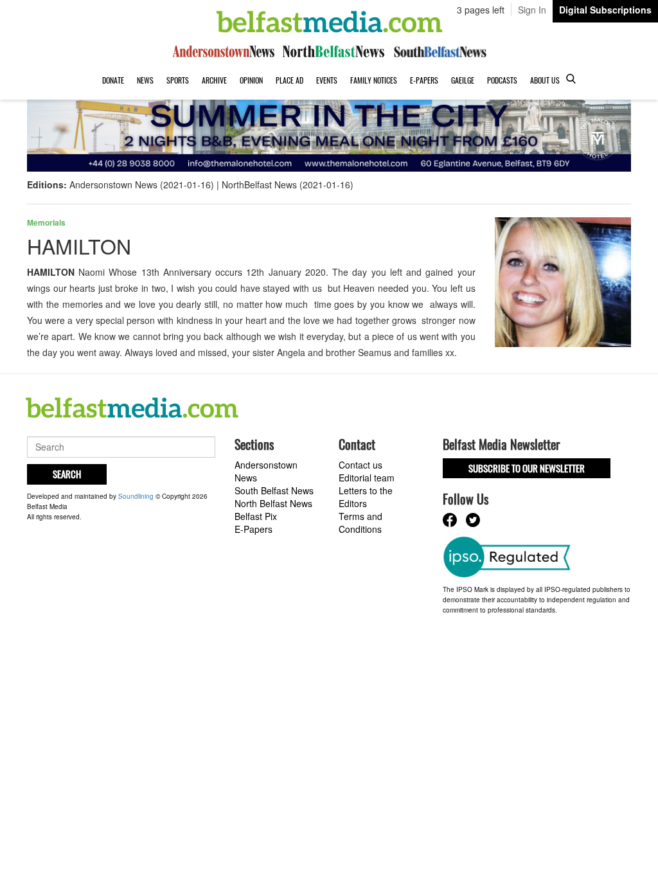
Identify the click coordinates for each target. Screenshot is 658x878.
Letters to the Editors (366, 497)
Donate (113, 80)
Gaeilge (462, 80)
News (145, 80)
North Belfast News (273, 503)
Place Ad (289, 80)
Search (67, 474)
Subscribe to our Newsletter (526, 468)
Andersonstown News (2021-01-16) (141, 184)
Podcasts (502, 80)
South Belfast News (274, 490)
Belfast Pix (256, 516)
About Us (545, 80)
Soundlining (136, 496)
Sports (177, 80)
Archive (214, 80)
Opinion (251, 80)
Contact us (360, 464)
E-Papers (424, 80)
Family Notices (373, 80)
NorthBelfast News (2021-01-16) (287, 184)
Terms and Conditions (360, 522)
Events (326, 80)
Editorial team (367, 477)
